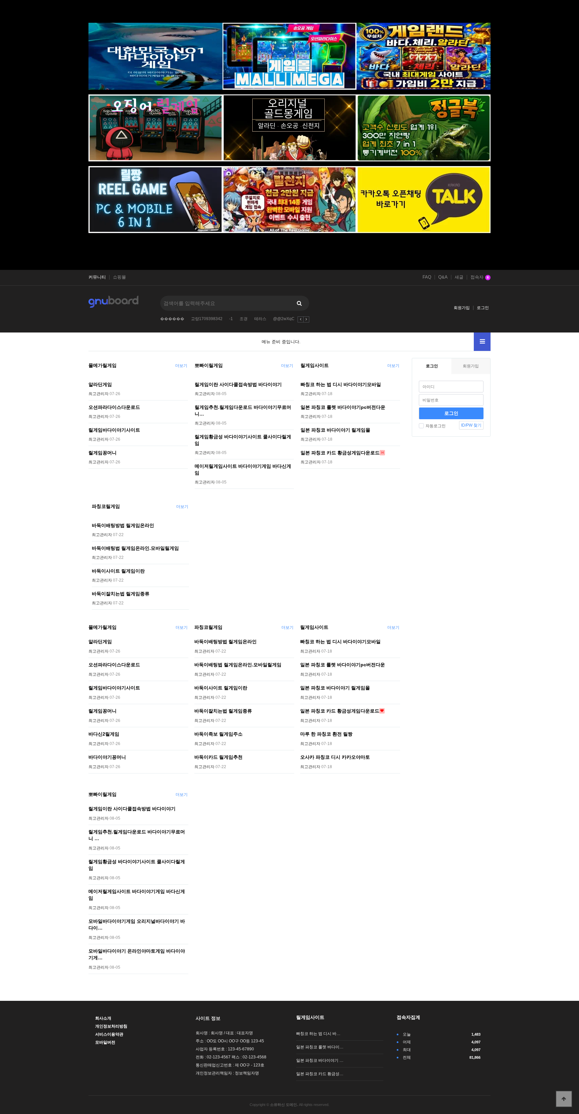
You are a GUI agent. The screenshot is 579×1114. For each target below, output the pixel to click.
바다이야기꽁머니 (107, 757)
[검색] (299, 303)
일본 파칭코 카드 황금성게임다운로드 (340, 452)
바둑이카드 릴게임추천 (218, 757)
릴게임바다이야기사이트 (114, 430)
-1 (231, 318)
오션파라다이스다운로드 (114, 407)
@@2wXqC (284, 318)
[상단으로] (564, 1099)
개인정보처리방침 (111, 1026)
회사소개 (103, 1018)
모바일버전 (105, 1042)
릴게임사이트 (315, 365)
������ (172, 318)
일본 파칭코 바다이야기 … (319, 1060)
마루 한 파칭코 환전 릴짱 (326, 734)
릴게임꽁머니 (102, 452)
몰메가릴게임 (102, 365)
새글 (459, 277)
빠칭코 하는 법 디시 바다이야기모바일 (341, 384)
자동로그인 (436, 426)
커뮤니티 (97, 277)
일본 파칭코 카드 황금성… (319, 1073)
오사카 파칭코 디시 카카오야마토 (335, 757)
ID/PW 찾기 (471, 425)
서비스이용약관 (109, 1034)
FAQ (427, 277)
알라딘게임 (100, 384)
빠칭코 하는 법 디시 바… (318, 1033)
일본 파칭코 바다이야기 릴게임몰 (335, 430)
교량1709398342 (206, 318)
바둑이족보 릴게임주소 (218, 734)
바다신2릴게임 (103, 734)
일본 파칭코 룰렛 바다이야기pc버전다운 (343, 407)
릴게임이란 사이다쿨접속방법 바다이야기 (238, 384)
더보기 (181, 365)
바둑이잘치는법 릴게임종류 (120, 593)
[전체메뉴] (482, 341)
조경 (244, 318)
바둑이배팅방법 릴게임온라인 (123, 525)
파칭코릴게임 (106, 506)
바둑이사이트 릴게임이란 (118, 571)
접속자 (479, 277)
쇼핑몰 (119, 277)
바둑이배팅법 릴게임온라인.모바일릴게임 (135, 548)
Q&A (443, 277)
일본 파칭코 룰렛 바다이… (319, 1047)
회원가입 (462, 307)
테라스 (260, 318)
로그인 (483, 307)
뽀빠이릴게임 (209, 365)
